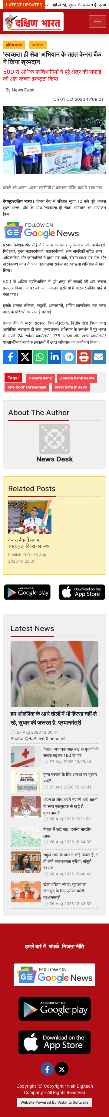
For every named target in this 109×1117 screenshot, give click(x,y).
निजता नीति (73, 946)
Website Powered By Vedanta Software (54, 1102)
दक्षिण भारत (14, 45)
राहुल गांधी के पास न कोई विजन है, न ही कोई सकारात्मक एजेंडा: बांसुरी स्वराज (70, 861)
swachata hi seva (71, 387)
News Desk (23, 89)
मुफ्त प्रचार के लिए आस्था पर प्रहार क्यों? (70, 778)
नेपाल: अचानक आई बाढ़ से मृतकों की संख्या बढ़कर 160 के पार (70, 752)
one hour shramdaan (27, 387)
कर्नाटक (38, 45)
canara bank (40, 378)
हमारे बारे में (35, 946)
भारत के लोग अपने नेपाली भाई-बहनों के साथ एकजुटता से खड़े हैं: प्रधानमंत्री (70, 806)
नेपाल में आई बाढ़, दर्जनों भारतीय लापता (67, 832)
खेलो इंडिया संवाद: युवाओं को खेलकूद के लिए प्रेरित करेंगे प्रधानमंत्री (64, 891)
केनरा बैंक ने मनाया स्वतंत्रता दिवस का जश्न (29, 543)
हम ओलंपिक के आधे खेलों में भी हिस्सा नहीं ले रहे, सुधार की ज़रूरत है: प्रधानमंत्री (54, 718)
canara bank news (77, 378)
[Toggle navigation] (97, 21)
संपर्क (54, 946)
